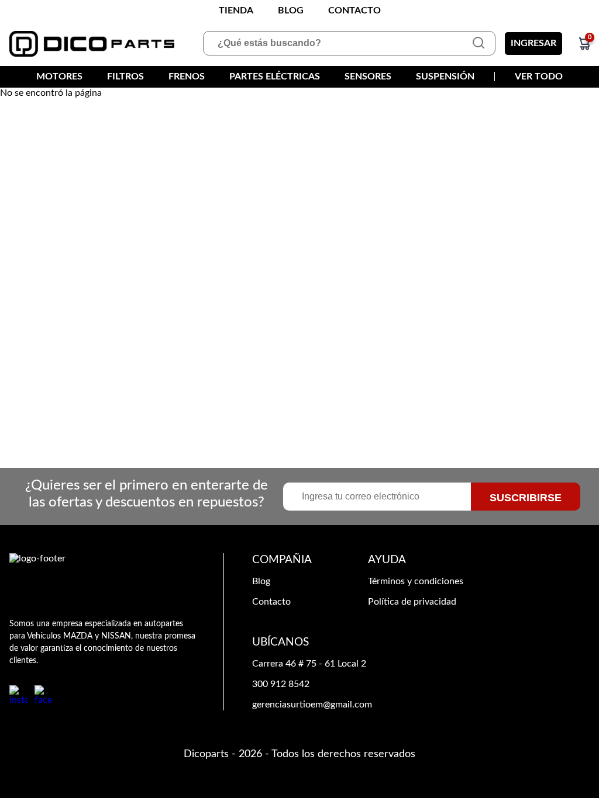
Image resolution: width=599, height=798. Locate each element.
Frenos (186, 76)
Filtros (125, 76)
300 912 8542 (280, 684)
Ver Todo (539, 76)
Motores (59, 76)
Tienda (236, 10)
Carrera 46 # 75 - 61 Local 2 (309, 663)
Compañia (282, 559)
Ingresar (533, 43)
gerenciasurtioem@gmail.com (312, 704)
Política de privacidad (412, 601)
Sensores (368, 76)
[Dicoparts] (91, 44)
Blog (291, 10)
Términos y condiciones (415, 581)
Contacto (354, 10)
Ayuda (387, 559)
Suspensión (445, 76)
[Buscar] (478, 43)
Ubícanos (280, 642)
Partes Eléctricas (274, 76)
